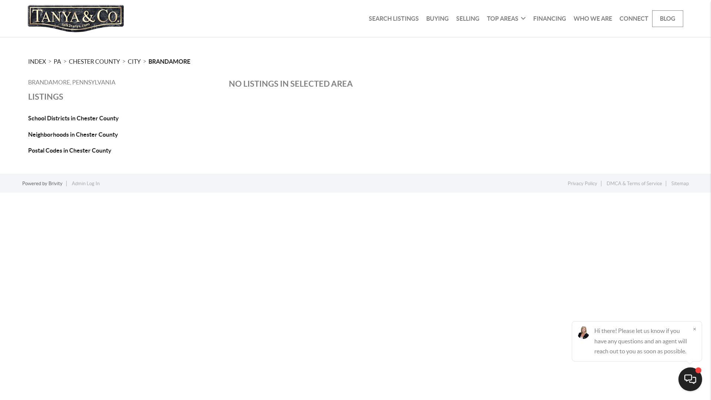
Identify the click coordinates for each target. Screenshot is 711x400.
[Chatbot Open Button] (690, 379)
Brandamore (169, 61)
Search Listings (394, 18)
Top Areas (502, 18)
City (134, 61)
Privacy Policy (582, 183)
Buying (437, 18)
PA (57, 61)
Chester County (94, 61)
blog (667, 18)
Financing (549, 18)
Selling (468, 18)
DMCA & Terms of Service (634, 183)
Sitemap (680, 183)
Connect (634, 18)
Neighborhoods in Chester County (73, 134)
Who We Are (593, 18)
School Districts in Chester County (73, 118)
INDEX (37, 61)
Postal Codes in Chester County (69, 150)
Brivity (56, 183)
